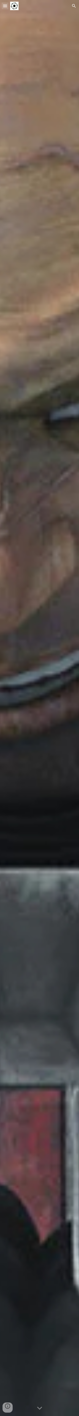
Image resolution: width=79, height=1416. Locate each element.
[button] (5, 6)
